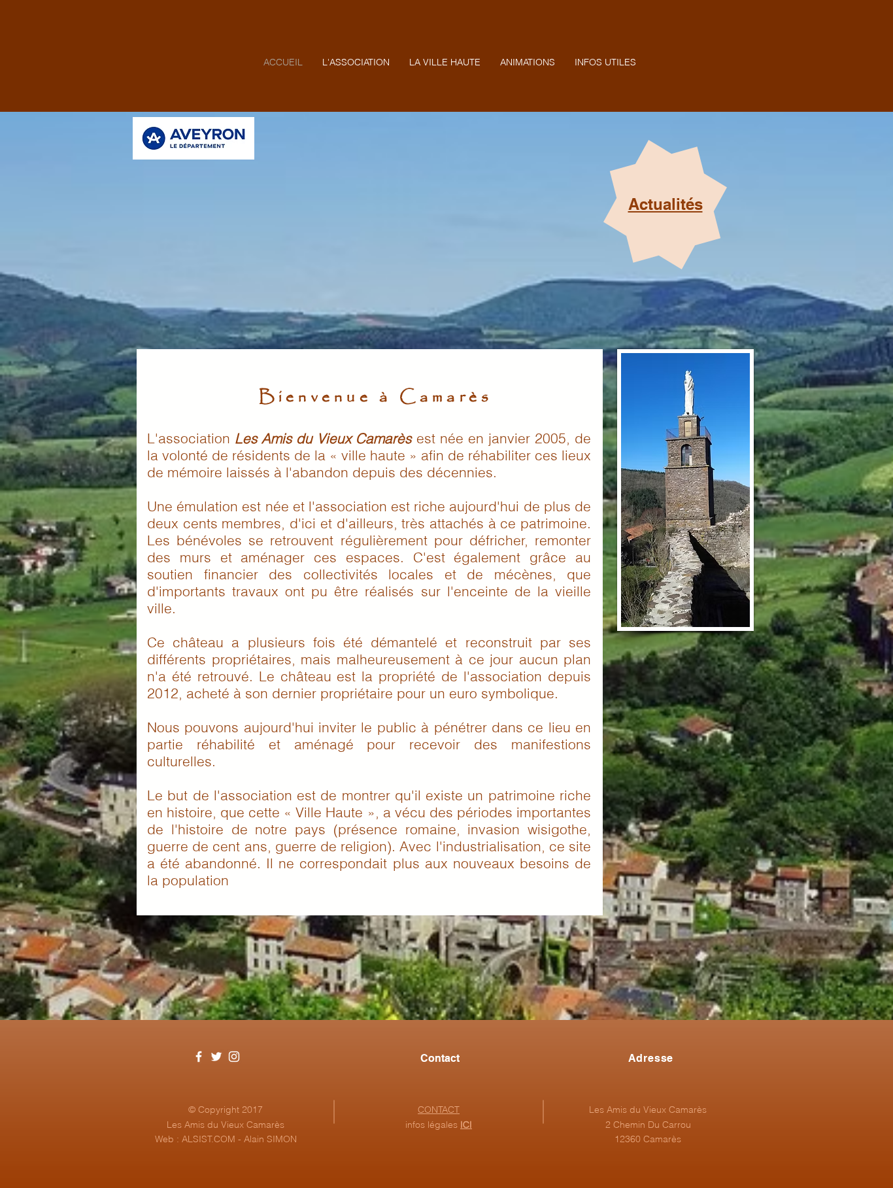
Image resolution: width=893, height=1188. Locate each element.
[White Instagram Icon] (234, 1056)
